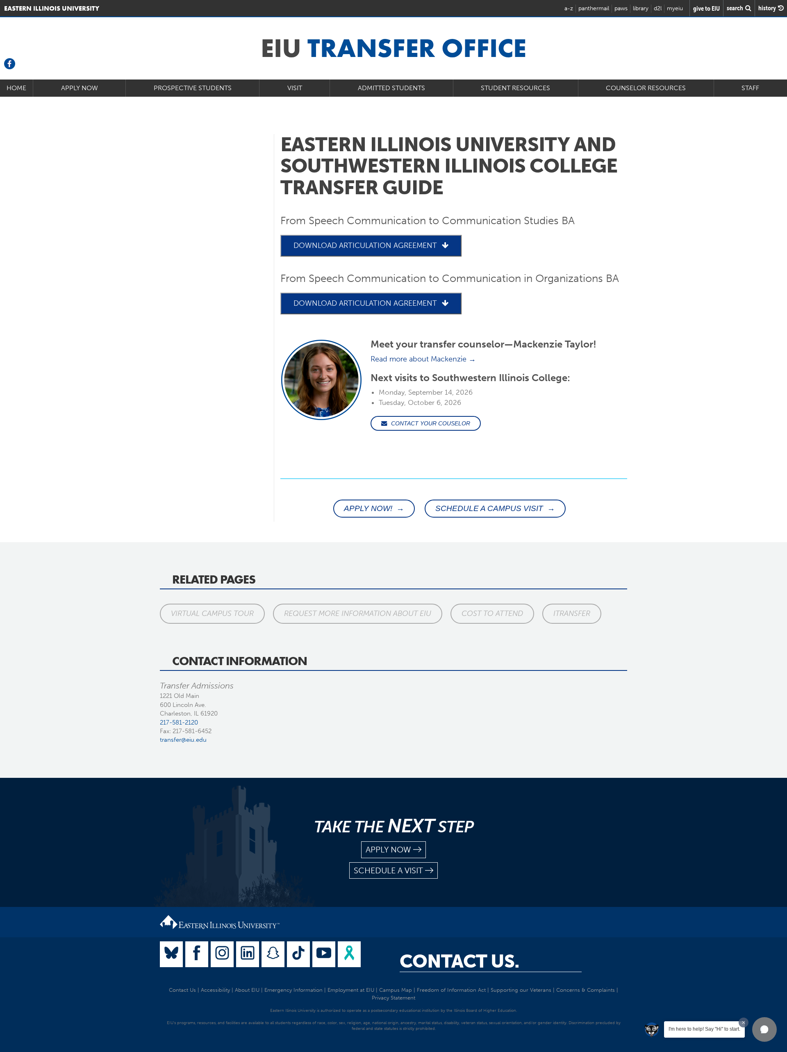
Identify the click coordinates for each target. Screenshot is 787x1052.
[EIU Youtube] (323, 954)
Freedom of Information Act (451, 990)
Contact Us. (459, 961)
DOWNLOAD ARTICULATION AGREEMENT (365, 245)
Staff (750, 88)
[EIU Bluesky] (171, 954)
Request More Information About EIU (357, 613)
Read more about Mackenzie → (423, 359)
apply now (388, 849)
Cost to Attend (492, 613)
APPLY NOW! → (374, 508)
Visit (294, 88)
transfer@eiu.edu (183, 739)
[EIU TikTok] (298, 954)
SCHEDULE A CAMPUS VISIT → (495, 508)
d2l (658, 8)
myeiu (675, 8)
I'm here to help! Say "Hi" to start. (704, 1029)
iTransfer (571, 613)
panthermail (593, 8)
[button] (764, 1029)
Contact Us (182, 990)
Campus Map (395, 990)
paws (621, 8)
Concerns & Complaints (585, 990)
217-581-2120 (179, 722)
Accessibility (215, 990)
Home (16, 88)
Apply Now (79, 88)
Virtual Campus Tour (212, 613)
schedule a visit (388, 870)
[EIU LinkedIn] (247, 954)
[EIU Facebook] (196, 954)
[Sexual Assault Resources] (349, 954)
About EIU (247, 990)
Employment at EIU (351, 990)
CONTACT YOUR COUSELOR (430, 423)
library (640, 8)
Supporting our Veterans (521, 990)
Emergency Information (293, 990)
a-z (568, 8)
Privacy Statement (393, 998)
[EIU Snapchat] (273, 954)
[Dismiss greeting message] (743, 1022)
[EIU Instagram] (222, 954)
